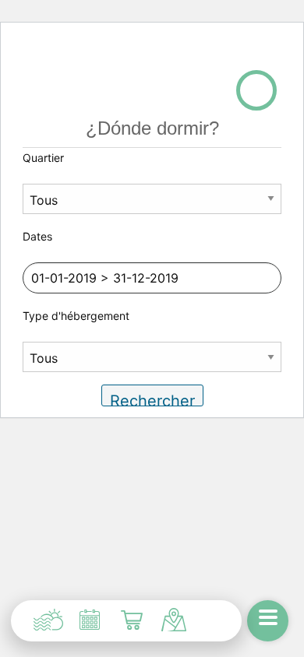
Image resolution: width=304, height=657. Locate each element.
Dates (37, 236)
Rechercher (152, 399)
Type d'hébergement (76, 315)
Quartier (43, 157)
